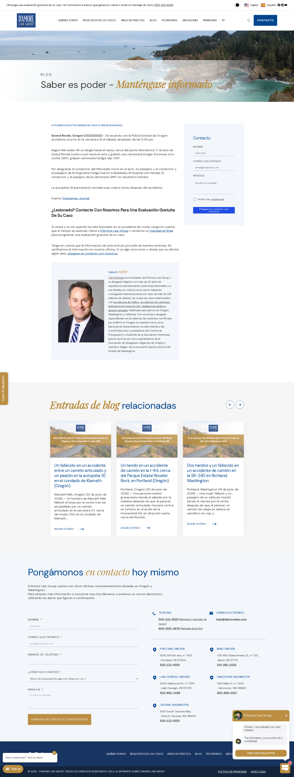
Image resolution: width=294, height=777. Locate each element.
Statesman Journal (75, 198)
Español (271, 5)
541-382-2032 (226, 665)
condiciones (217, 199)
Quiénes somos (68, 20)
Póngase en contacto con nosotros (213, 210)
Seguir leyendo (64, 528)
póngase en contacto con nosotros (93, 253)
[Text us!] (13, 769)
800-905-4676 (181, 628)
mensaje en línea (161, 231)
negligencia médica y (154, 306)
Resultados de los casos (99, 20)
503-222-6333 (163, 5)
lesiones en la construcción (124, 306)
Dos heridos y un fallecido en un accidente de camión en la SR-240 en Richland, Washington (213, 473)
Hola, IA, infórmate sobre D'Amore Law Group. (136, 771)
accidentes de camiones (155, 302)
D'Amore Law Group (114, 231)
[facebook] (279, 5)
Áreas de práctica (133, 20)
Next (240, 405)
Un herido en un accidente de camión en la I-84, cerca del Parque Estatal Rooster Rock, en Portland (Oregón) (145, 473)
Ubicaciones (190, 20)
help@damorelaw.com (231, 619)
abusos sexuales (118, 310)
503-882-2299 (170, 693)
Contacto (265, 20)
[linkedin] (282, 5)
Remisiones (210, 20)
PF (223, 20)
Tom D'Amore (116, 277)
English (254, 5)
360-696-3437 (227, 693)
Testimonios (169, 20)
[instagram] (285, 5)
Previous (230, 405)
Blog (153, 20)
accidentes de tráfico (126, 302)
